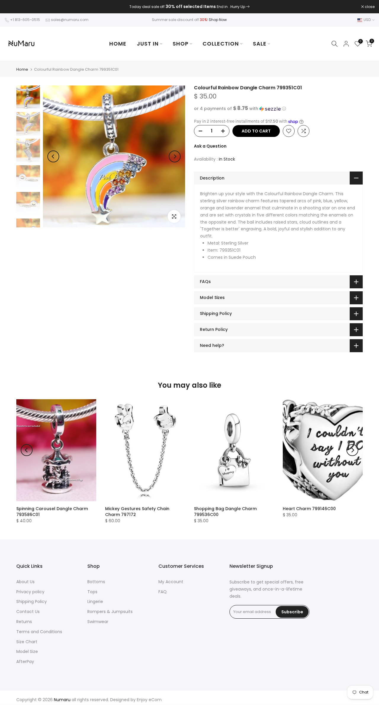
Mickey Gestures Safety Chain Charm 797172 (137, 512)
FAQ (162, 592)
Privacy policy (30, 592)
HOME (117, 43)
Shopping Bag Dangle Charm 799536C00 (225, 512)
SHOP (181, 43)
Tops (92, 592)
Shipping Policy (31, 601)
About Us (25, 582)
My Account (170, 582)
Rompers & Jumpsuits (110, 612)
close (12, 7)
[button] (278, 109)
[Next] (175, 156)
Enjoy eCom (149, 700)
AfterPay (25, 661)
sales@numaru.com (70, 19)
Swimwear (97, 622)
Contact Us (28, 612)
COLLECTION (221, 43)
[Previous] (53, 156)
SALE (259, 43)
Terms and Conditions (39, 632)
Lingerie (95, 601)
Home (22, 69)
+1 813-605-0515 (25, 19)
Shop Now (218, 19)
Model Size (27, 651)
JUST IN (148, 43)
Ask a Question (210, 146)
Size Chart (26, 642)
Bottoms (96, 582)
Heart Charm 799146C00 (309, 509)
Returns (24, 622)
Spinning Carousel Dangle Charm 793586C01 (52, 512)
